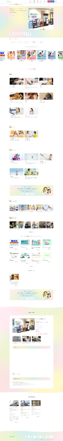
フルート (14, 102)
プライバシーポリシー (37, 439)
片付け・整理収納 (35, 177)
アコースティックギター (32, 87)
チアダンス (31, 163)
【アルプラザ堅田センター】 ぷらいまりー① (23, 61)
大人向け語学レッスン (27, 138)
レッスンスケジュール (23, 247)
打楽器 (41, 85)
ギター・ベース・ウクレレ (28, 85)
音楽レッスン (12, 74)
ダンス (26, 161)
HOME (10, 38)
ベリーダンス (27, 163)
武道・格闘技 (41, 161)
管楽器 (11, 100)
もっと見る (31, 266)
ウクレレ (29, 88)
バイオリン (26, 102)
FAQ (49, 436)
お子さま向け (11, 161)
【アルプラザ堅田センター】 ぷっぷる (12, 60)
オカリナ (21, 102)
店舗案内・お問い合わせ (34, 42)
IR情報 (32, 436)
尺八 (41, 102)
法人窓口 (39, 436)
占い (25, 178)
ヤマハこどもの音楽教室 (12, 211)
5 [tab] (30, 64)
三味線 (43, 102)
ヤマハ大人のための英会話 (39, 211)
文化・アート (26, 176)
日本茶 (31, 177)
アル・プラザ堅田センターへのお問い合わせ (42, 333)
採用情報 (44, 436)
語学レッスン (12, 127)
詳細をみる (27, 263)
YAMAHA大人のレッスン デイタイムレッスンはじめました (36, 261)
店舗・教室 (34, 2)
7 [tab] (32, 64)
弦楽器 (26, 100)
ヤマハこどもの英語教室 (30, 211)
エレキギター (26, 87)
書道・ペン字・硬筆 (27, 177)
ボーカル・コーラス (27, 115)
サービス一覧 (37, 2)
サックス (11, 102)
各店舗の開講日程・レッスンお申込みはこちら (27, 298)
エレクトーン (14, 87)
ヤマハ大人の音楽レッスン (21, 211)
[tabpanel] (31, 56)
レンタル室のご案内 (45, 260)
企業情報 (27, 436)
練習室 (10, 280)
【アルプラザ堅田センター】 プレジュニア (43, 61)
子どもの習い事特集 (23, 260)
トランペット (17, 102)
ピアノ (11, 87)
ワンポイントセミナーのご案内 (46, 247)
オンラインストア (44, 2)
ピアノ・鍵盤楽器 (12, 85)
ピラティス (13, 177)
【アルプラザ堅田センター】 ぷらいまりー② (33, 61)
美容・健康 (11, 176)
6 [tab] (31, 64)
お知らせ (41, 2)
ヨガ (10, 177)
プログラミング (28, 178)
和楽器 (41, 100)
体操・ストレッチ (17, 177)
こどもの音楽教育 (12, 115)
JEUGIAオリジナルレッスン (48, 211)
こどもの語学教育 (12, 138)
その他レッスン (13, 150)
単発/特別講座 (11, 260)
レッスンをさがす (30, 2)
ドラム (41, 87)
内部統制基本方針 (42, 439)
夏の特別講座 (11, 247)
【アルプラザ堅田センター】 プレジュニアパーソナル (53, 60)
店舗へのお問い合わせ (12, 15)
